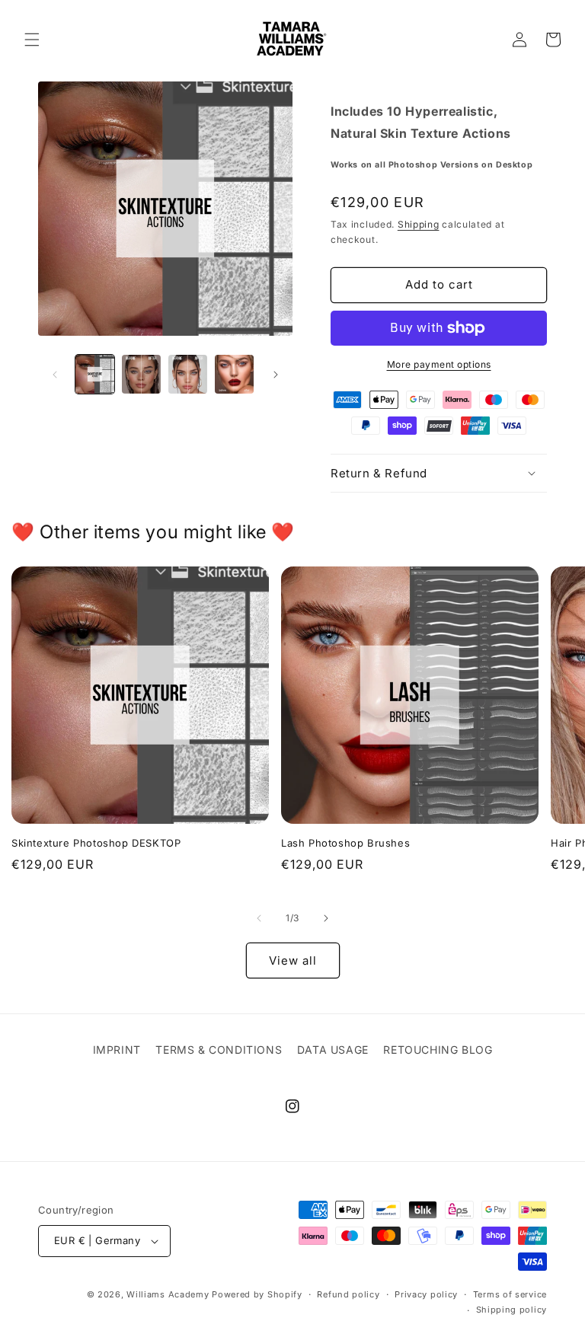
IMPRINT (117, 1049)
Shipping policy (512, 1309)
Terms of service (510, 1294)
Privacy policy (426, 1294)
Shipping (419, 224)
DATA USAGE (333, 1049)
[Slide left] (55, 374)
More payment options (439, 364)
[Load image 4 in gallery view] (234, 374)
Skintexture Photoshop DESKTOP (96, 843)
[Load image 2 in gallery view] (141, 374)
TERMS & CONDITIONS (218, 1049)
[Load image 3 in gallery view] (187, 374)
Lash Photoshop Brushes (345, 843)
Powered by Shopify (257, 1294)
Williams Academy (167, 1294)
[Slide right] (275, 374)
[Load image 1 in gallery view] (94, 374)
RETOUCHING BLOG (437, 1049)
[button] (32, 39)
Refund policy (348, 1294)
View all (293, 960)
